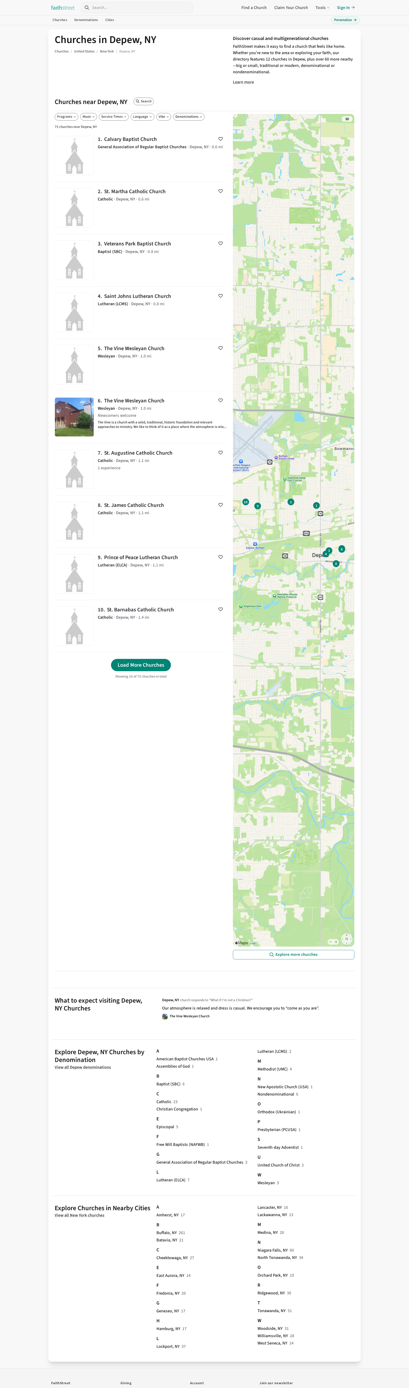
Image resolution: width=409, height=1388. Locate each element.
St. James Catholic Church (141, 522)
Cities (109, 19)
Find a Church (254, 8)
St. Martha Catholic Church (141, 208)
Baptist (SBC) (168, 1084)
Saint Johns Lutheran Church (141, 313)
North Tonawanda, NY (277, 1258)
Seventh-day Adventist (278, 1147)
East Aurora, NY (170, 1276)
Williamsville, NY (273, 1336)
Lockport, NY (168, 1346)
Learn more (243, 82)
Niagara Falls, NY (273, 1250)
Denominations (86, 19)
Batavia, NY (166, 1240)
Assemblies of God (173, 1066)
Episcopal (165, 1127)
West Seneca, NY (272, 1343)
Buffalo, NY (166, 1233)
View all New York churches (79, 1215)
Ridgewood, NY (271, 1293)
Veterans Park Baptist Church (141, 260)
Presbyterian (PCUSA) (277, 1130)
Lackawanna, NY (272, 1215)
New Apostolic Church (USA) (283, 1087)
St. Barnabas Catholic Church (141, 626)
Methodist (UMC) (273, 1069)
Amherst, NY (167, 1215)
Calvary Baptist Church (141, 156)
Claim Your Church (291, 8)
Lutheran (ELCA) (171, 1180)
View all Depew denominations (83, 1067)
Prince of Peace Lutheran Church (141, 574)
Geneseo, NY (167, 1311)
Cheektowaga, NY (172, 1258)
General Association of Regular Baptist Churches (199, 1162)
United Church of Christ (279, 1165)
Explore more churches (297, 954)
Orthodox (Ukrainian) (277, 1112)
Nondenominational (276, 1094)
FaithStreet (63, 7)
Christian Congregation (177, 1109)
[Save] (220, 139)
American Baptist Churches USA (185, 1059)
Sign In (343, 8)
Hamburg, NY (168, 1329)
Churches (60, 19)
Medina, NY (268, 1233)
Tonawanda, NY (272, 1311)
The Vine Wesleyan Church (141, 365)
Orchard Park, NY (273, 1275)
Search (146, 101)
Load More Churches (141, 665)
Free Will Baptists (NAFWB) (180, 1145)
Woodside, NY (270, 1328)
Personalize (345, 19)
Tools (321, 8)
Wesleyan (266, 1183)
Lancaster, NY (270, 1207)
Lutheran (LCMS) (272, 1051)
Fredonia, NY (168, 1293)
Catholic (163, 1102)
